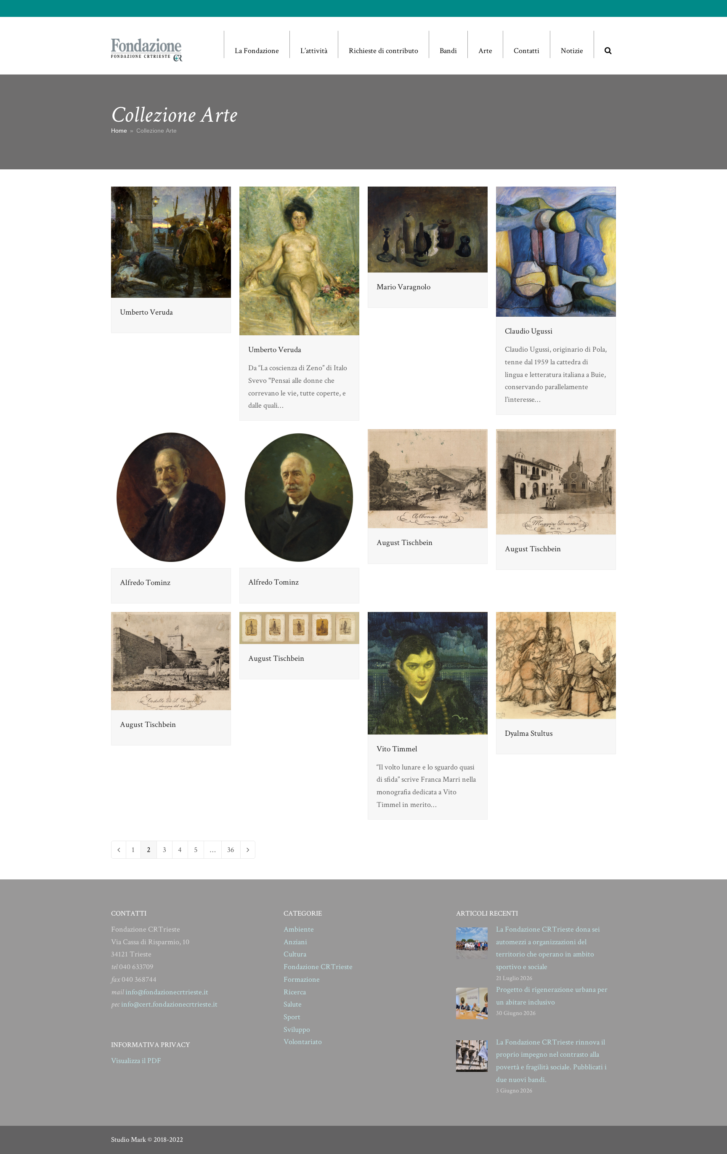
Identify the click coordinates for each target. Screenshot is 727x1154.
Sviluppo (297, 1029)
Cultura (295, 954)
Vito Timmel (397, 749)
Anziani (295, 942)
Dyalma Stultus (529, 733)
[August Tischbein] (428, 478)
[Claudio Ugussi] (556, 251)
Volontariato (303, 1042)
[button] (608, 44)
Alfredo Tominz (145, 582)
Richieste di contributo (383, 51)
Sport (292, 1017)
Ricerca (295, 992)
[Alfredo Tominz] (171, 498)
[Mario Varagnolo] (428, 229)
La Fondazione (257, 51)
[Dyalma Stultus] (556, 664)
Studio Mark (128, 1139)
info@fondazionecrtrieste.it (166, 992)
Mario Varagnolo (403, 287)
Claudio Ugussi (528, 331)
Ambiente (299, 929)
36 (233, 849)
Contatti (526, 51)
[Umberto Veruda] (171, 241)
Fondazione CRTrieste (318, 967)
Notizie (572, 51)
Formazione (302, 979)
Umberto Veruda (146, 312)
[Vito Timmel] (428, 672)
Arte (485, 51)
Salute (293, 1004)
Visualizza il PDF (136, 1061)
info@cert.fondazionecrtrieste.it (169, 1004)
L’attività (313, 51)
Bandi (448, 51)
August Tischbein (404, 542)
